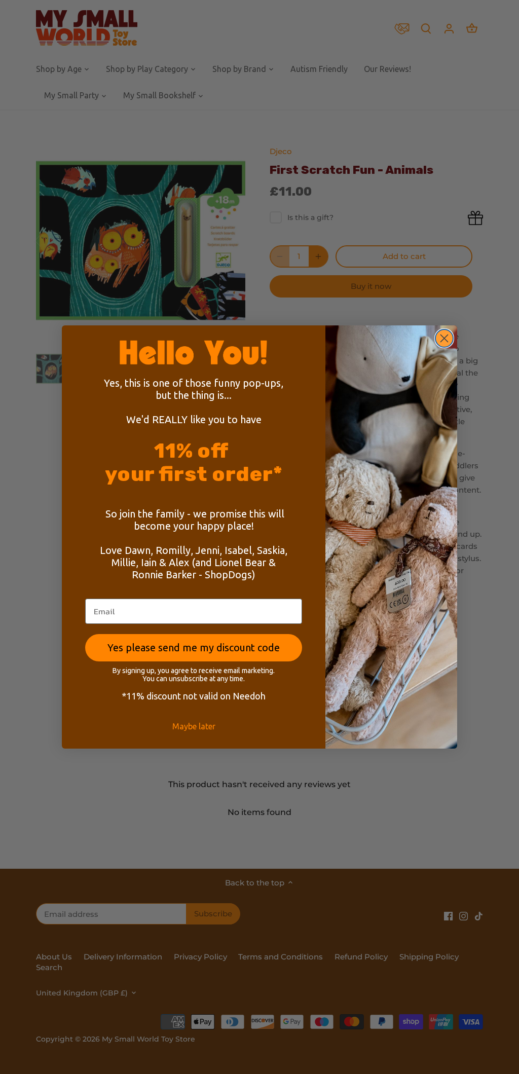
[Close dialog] (444, 338)
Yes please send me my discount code (193, 647)
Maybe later (193, 726)
